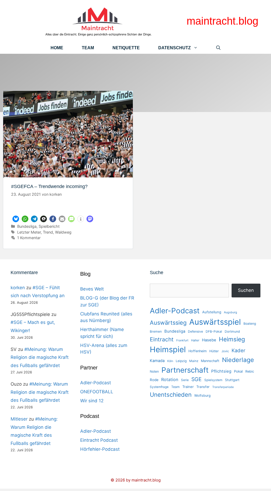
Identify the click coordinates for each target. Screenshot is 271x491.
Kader (238, 350)
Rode (154, 380)
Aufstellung (211, 312)
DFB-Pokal (214, 331)
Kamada (157, 360)
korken (18, 287)
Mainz (193, 361)
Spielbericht (49, 226)
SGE (196, 379)
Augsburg (230, 312)
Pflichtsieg (221, 371)
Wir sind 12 (91, 400)
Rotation (169, 379)
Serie (185, 380)
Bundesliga (27, 226)
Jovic (225, 351)
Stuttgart (232, 380)
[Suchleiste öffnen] (218, 48)
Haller (195, 340)
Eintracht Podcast (99, 440)
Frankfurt (182, 340)
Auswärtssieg (168, 322)
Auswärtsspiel (215, 322)
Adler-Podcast (95, 382)
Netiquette (126, 48)
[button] (15, 219)
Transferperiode (223, 387)
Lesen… (68, 208)
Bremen (156, 331)
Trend (48, 232)
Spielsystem (213, 380)
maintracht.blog (222, 21)
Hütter (214, 351)
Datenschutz (174, 48)
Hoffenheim (197, 351)
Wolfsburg (202, 396)
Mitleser (19, 419)
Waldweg (63, 232)
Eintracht (162, 339)
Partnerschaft (185, 369)
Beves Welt (92, 289)
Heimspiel (168, 349)
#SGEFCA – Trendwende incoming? (49, 186)
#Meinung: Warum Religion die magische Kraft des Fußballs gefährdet (40, 357)
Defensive (195, 331)
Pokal (238, 371)
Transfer (203, 387)
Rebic (249, 371)
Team (88, 48)
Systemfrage (159, 387)
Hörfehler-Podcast (100, 449)
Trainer (188, 387)
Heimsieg (232, 339)
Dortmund (232, 331)
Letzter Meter (29, 232)
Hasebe (209, 340)
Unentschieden (171, 394)
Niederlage (238, 360)
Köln (170, 361)
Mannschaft (210, 361)
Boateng (249, 323)
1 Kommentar (28, 237)
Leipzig (181, 361)
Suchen (246, 290)
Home (57, 48)
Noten (154, 371)
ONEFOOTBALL (96, 391)
